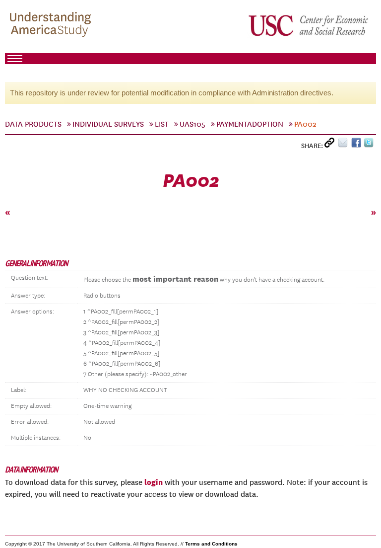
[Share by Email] (344, 145)
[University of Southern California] (309, 25)
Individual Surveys (108, 124)
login (153, 481)
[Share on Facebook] (357, 145)
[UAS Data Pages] (52, 25)
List (162, 124)
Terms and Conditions (211, 544)
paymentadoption (249, 124)
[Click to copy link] (331, 145)
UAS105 (192, 124)
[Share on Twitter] (370, 145)
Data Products (33, 124)
